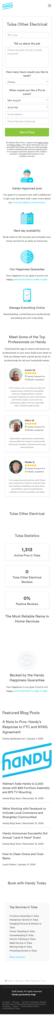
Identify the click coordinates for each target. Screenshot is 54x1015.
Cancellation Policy (30, 1006)
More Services (17, 956)
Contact (6, 1002)
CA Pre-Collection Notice (34, 1002)
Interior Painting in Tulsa (22, 938)
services (19, 981)
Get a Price (27, 132)
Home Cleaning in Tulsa (22, 931)
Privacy (15, 1002)
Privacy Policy (15, 145)
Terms (15, 1006)
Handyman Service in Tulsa (24, 919)
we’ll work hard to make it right (30, 279)
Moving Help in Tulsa (21, 946)
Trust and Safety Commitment (29, 202)
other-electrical (32, 981)
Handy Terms (43, 142)
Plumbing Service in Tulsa (23, 950)
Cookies (6, 1006)
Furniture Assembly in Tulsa (24, 915)
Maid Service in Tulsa (21, 942)
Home (10, 981)
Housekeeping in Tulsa (21, 935)
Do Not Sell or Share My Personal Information (24, 1004)
